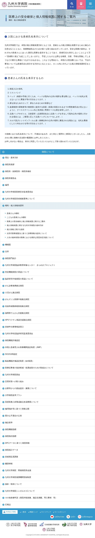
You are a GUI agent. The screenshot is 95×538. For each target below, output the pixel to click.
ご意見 (23, 512)
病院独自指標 (10, 436)
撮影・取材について (13, 484)
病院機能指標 (10, 429)
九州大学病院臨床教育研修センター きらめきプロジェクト (30, 265)
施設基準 (9, 423)
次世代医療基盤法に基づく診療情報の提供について (27, 233)
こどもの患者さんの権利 (16, 217)
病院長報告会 (10, 178)
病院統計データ (11, 450)
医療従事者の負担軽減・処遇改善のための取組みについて (29, 368)
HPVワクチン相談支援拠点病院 (18, 320)
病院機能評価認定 (12, 340)
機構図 (8, 245)
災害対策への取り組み (14, 381)
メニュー (90, 7)
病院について (48, 152)
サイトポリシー (60, 512)
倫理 (7, 185)
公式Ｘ (73, 517)
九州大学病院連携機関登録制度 (18, 477)
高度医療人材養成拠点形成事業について (21, 402)
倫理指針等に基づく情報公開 (17, 409)
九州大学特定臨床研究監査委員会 (19, 334)
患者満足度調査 (11, 457)
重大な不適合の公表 (13, 416)
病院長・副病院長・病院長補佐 (18, 171)
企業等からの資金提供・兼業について (21, 388)
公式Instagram (87, 517)
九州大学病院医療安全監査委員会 (19, 192)
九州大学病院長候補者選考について (20, 199)
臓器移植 (9, 464)
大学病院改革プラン (13, 395)
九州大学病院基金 (12, 375)
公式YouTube (59, 517)
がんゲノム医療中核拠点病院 (17, 299)
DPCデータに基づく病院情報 (17, 443)
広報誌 (8, 505)
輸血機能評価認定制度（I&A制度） (19, 361)
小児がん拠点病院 (12, 293)
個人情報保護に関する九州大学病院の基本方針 (25, 225)
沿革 (7, 251)
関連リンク (34, 512)
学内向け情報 (11, 512)
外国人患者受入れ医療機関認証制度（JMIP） (24, 347)
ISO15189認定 (11, 354)
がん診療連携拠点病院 (14, 286)
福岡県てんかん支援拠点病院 (17, 313)
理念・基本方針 (11, 158)
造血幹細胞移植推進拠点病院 (17, 306)
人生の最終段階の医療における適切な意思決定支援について (30, 237)
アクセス (81, 7)
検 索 (72, 7)
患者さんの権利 (13, 213)
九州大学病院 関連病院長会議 (18, 470)
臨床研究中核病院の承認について (19, 279)
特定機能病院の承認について (17, 272)
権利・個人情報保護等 (14, 206)
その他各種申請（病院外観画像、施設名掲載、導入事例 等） (31, 498)
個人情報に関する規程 (15, 229)
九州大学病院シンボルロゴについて (20, 491)
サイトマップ (46, 512)
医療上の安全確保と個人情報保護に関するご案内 (26, 221)
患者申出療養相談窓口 (14, 327)
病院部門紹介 (10, 258)
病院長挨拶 (9, 164)
